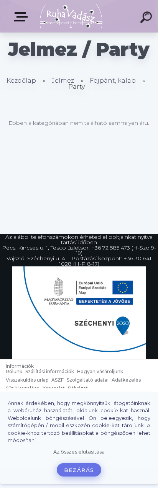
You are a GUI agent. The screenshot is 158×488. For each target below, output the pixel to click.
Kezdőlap (21, 80)
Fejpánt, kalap (113, 80)
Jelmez (63, 80)
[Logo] (71, 16)
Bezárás (79, 470)
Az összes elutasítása (79, 452)
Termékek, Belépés (22, 17)
